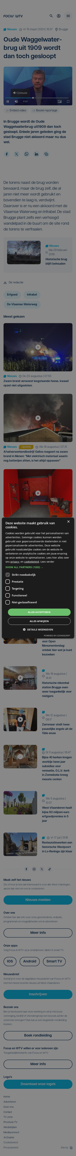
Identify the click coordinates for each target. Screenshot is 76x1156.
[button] (38, 567)
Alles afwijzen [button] (39, 621)
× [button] (68, 521)
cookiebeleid (31, 561)
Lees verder (47, 561)
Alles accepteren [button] (39, 612)
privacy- (15, 561)
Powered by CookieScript (57, 635)
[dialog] (38, 578)
